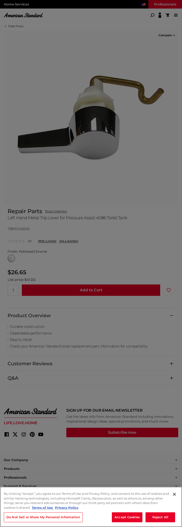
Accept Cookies (127, 517)
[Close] (174, 494)
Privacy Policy (66, 507)
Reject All (160, 517)
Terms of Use (43, 507)
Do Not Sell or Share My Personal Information (43, 517)
